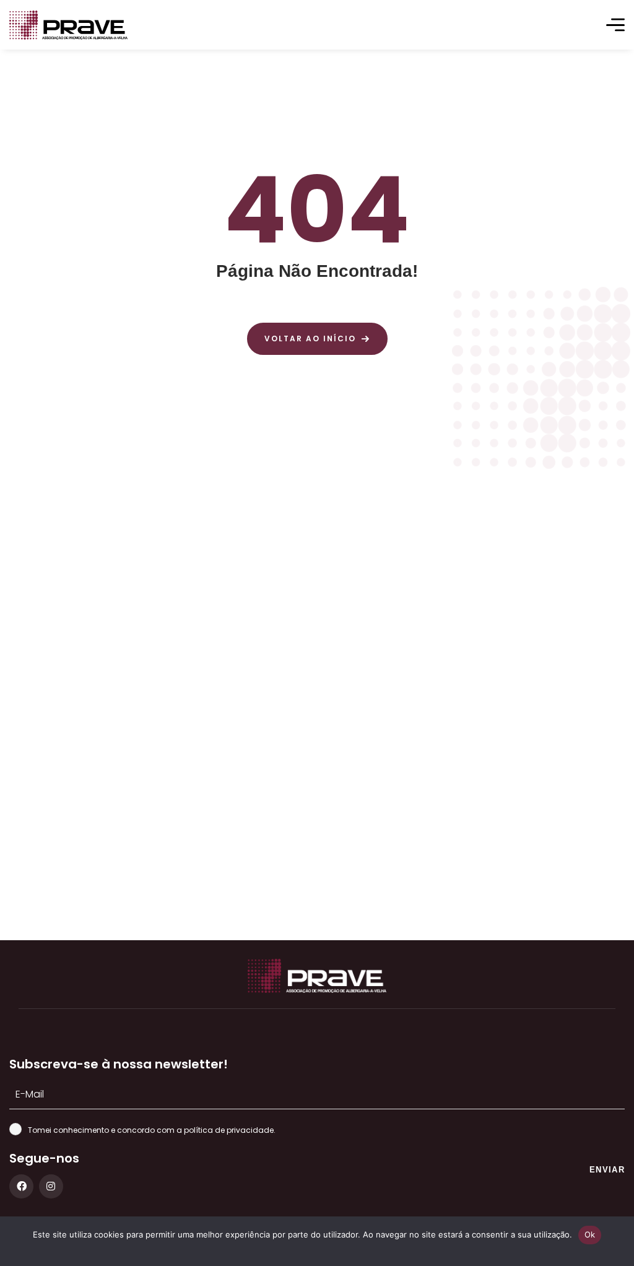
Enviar (607, 1169)
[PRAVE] (68, 25)
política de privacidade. (230, 1130)
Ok (590, 1234)
